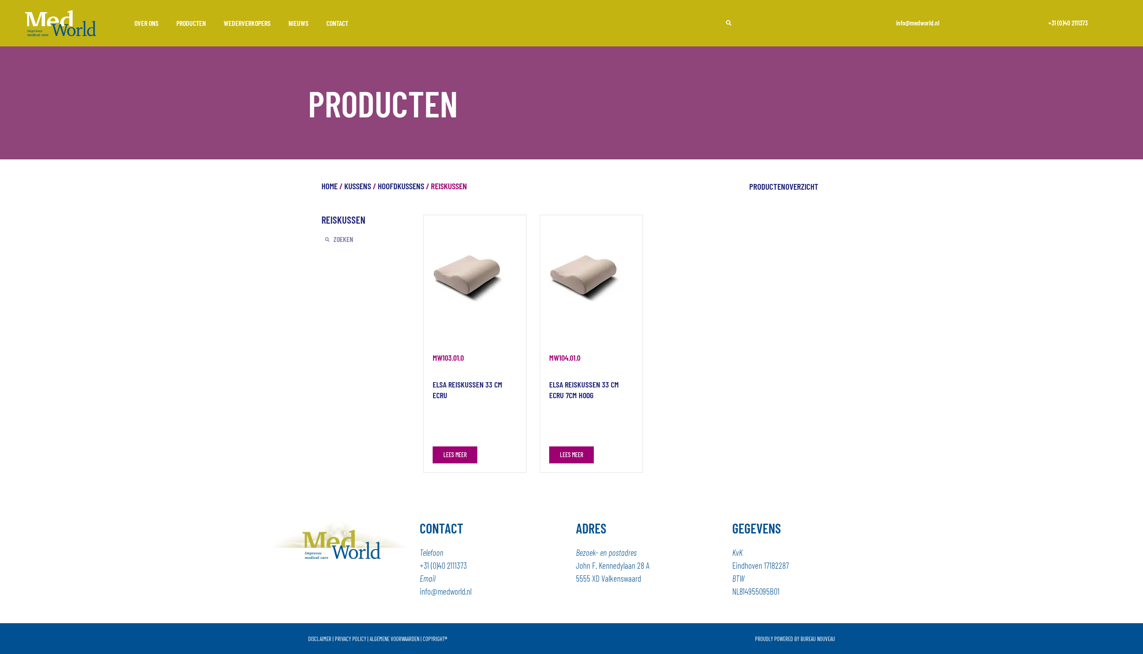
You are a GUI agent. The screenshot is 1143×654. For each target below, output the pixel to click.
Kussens (357, 186)
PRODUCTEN (191, 23)
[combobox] (768, 23)
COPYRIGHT (435, 638)
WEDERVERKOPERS (247, 23)
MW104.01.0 (564, 357)
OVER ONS (146, 23)
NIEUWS (298, 23)
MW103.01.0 (448, 357)
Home (329, 186)
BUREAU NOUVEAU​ (818, 638)
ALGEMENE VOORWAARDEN (394, 638)
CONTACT (337, 23)
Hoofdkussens (401, 186)
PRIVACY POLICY (350, 638)
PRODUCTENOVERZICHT (783, 186)
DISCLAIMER (319, 638)
